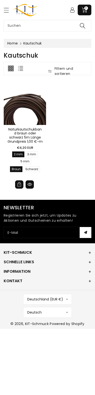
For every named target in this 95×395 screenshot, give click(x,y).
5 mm (24, 161)
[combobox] (47, 25)
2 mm (18, 154)
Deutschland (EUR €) (45, 299)
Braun (16, 169)
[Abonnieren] (85, 232)
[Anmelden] (72, 10)
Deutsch (34, 312)
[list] (20, 68)
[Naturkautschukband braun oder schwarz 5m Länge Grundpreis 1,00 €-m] (25, 103)
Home (12, 43)
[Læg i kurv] (19, 184)
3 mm (31, 154)
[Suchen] (82, 25)
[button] (8, 10)
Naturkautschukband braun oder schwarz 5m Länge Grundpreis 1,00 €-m (25, 135)
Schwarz (31, 169)
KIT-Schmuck (37, 323)
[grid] (10, 68)
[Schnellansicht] (30, 184)
